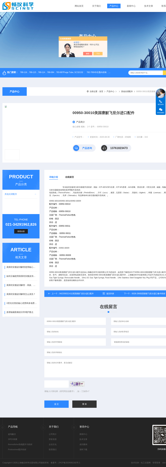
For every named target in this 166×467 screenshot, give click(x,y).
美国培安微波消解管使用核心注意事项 (21, 267)
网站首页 (79, 6)
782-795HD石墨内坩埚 (96, 72)
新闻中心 (131, 6)
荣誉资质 (53, 439)
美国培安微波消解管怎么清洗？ (20, 294)
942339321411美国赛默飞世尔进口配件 (76, 294)
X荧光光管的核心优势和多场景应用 (21, 303)
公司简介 (53, 434)
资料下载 (83, 449)
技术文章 (148, 6)
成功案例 (83, 444)
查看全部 (21, 231)
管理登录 (156, 463)
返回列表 (110, 294)
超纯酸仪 (12, 434)
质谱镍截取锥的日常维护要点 (19, 312)
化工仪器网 (146, 463)
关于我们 (96, 6)
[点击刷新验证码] (77, 384)
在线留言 (69, 177)
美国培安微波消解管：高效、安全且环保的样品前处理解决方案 (21, 285)
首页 (101, 91)
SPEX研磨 (12, 439)
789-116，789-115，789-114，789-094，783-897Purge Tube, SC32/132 (51, 72)
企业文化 (53, 444)
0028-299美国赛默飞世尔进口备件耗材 (148, 294)
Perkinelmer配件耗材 (17, 449)
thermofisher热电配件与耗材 (20, 444)
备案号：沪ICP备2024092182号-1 (65, 463)
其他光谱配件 (127, 91)
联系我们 (53, 449)
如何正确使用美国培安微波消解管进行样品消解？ (21, 276)
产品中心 (113, 6)
